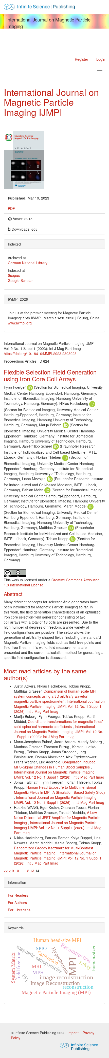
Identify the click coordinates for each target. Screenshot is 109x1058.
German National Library (27, 262)
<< (6, 870)
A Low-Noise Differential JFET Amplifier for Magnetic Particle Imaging (57, 817)
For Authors (17, 902)
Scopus (14, 275)
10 (17, 870)
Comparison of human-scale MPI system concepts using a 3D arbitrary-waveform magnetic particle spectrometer (55, 696)
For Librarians (19, 909)
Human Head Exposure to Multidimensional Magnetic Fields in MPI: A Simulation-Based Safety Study (59, 790)
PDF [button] (11, 208)
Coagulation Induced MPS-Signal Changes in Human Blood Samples (55, 764)
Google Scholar (20, 280)
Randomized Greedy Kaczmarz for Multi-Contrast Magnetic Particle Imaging (53, 850)
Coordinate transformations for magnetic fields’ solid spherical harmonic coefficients (58, 724)
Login (100, 59)
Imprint (73, 1032)
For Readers (18, 895)
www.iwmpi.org (20, 322)
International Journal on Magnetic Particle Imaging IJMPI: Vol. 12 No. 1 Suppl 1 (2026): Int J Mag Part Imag (59, 706)
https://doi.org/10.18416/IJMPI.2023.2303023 (40, 353)
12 (27, 870)
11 (22, 870)
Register (81, 59)
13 (32, 870)
